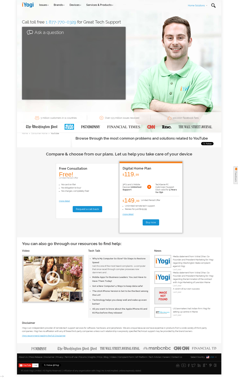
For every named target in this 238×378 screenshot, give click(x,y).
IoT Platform (141, 357)
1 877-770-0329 (61, 21)
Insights (92, 357)
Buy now (151, 222)
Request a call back (87, 209)
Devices (74, 4)
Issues (43, 4)
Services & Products (99, 4)
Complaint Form (126, 357)
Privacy (59, 357)
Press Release (35, 357)
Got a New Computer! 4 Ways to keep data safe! (117, 286)
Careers (166, 357)
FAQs (99, 357)
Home (25, 133)
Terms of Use (71, 357)
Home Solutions (196, 5)
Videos (113, 357)
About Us (23, 357)
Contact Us (177, 357)
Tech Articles (155, 357)
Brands (58, 4)
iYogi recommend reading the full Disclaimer (44, 335)
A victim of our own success (186, 289)
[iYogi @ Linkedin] (199, 365)
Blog (106, 357)
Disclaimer (49, 357)
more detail (64, 201)
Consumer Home (39, 133)
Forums (83, 357)
